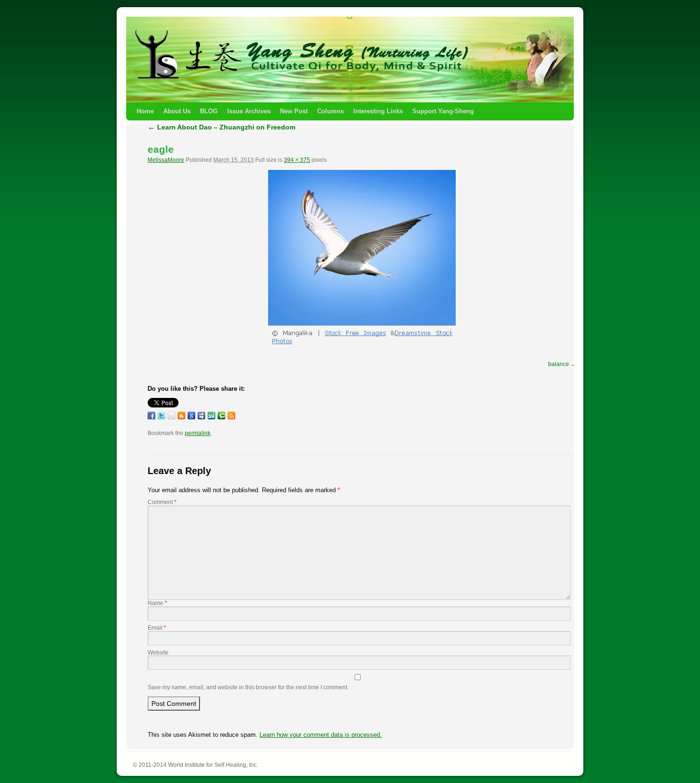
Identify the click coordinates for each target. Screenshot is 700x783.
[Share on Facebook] (151, 415)
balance (558, 364)
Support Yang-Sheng (443, 111)
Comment (162, 502)
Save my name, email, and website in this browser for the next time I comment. (248, 687)
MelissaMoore (166, 160)
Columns (330, 111)
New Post (294, 111)
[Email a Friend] (171, 415)
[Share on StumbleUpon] (211, 415)
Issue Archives (248, 111)
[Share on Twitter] (161, 415)
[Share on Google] (191, 415)
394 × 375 (297, 160)
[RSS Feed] (231, 415)
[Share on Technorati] (221, 415)
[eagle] (362, 259)
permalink (197, 433)
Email (157, 627)
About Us (176, 111)
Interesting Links (378, 111)
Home (145, 111)
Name (157, 603)
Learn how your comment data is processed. (321, 734)
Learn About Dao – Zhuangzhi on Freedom (221, 127)
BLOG (209, 111)
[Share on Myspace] (201, 415)
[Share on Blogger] (181, 415)
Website (158, 652)
